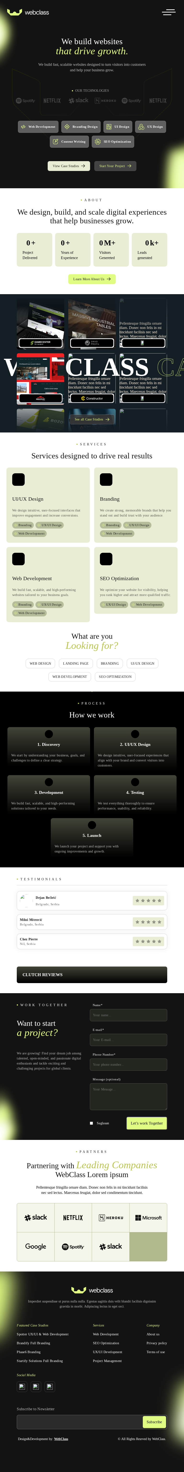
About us (153, 1334)
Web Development (106, 1334)
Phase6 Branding (28, 1352)
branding (110, 663)
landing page (76, 663)
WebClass (61, 1439)
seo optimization (115, 677)
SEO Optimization (106, 1343)
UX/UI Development (107, 1352)
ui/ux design (142, 663)
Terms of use (156, 1352)
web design (40, 663)
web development (69, 677)
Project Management (107, 1361)
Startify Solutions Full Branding (40, 1361)
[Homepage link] (28, 12)
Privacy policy (157, 1343)
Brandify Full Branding (33, 1343)
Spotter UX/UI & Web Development (43, 1334)
